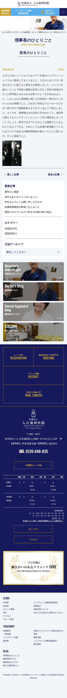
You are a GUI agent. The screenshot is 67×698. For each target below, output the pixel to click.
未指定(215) (11, 228)
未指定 (61, 69)
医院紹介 (37, 605)
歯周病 (6, 640)
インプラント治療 (10, 637)
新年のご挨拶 (12, 191)
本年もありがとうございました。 (22, 196)
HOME (6, 602)
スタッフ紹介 (8, 619)
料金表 (6, 605)
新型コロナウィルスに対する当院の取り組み (28, 211)
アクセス (7, 615)
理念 (5, 612)
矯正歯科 (37, 644)
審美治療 (37, 637)
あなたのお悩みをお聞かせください (48, 612)
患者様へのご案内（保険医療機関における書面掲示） (43, 520)
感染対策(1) (11, 233)
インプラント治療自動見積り (46, 640)
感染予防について (41, 609)
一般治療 (7, 633)
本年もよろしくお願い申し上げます (23, 201)
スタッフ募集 (8, 609)
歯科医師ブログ (9, 658)
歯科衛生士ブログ (10, 662)
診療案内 (7, 630)
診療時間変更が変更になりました (22, 206)
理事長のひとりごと (11, 655)
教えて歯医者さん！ (11, 665)
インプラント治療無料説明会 (46, 602)
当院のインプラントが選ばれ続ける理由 (48, 632)
